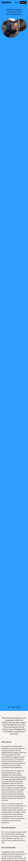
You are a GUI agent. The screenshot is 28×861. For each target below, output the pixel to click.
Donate (23, 2)
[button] (16, 2)
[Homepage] (6, 2)
